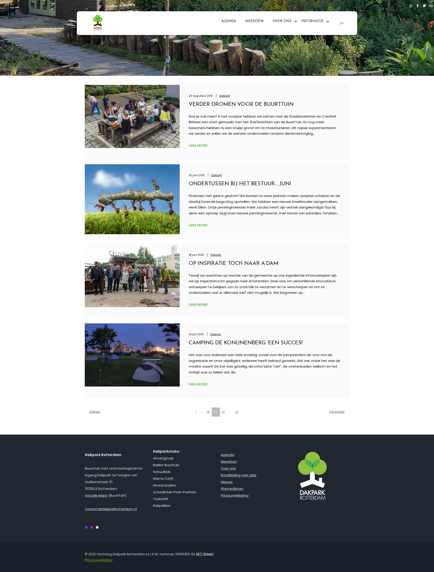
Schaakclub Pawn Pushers (174, 492)
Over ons (228, 468)
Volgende (337, 412)
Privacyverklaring (234, 495)
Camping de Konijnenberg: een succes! (245, 343)
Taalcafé (160, 498)
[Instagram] (411, 5)
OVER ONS (282, 21)
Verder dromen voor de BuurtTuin (241, 104)
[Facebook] (417, 5)
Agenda (227, 454)
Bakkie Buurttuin (166, 465)
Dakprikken (162, 505)
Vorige (94, 412)
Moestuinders (164, 485)
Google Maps (96, 495)
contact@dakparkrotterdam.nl (111, 509)
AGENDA (228, 21)
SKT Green (204, 553)
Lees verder (198, 145)
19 (208, 412)
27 (237, 412)
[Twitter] (424, 5)
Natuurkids (162, 471)
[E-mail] (431, 5)
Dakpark (224, 96)
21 (223, 412)
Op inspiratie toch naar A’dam (233, 263)
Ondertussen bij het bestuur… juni (240, 184)
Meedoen (229, 461)
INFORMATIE (312, 21)
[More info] (342, 23)
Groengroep (163, 458)
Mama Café (163, 478)
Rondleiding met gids (238, 475)
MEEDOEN (254, 21)
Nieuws (227, 481)
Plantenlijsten (232, 488)
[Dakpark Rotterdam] (98, 23)
